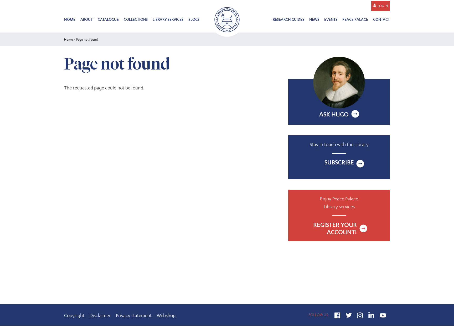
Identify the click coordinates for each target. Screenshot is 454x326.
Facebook (337, 316)
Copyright (74, 315)
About (86, 19)
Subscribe (339, 162)
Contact (381, 19)
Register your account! (339, 215)
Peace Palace (355, 19)
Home (69, 19)
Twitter (349, 316)
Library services (168, 19)
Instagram (360, 316)
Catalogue (108, 19)
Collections (136, 19)
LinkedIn (371, 316)
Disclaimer (100, 315)
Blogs (193, 19)
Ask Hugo (334, 114)
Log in (383, 6)
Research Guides (288, 19)
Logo (227, 19)
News (314, 19)
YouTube (383, 316)
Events (330, 19)
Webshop (166, 315)
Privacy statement (134, 315)
